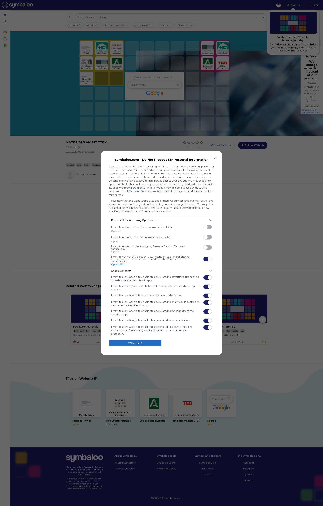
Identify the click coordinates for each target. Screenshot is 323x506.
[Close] (215, 158)
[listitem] (161, 220)
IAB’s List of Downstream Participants (148, 191)
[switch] (207, 227)
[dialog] (161, 253)
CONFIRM (135, 343)
